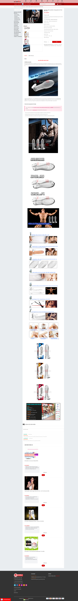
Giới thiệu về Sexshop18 (17, 587)
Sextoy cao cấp (16, 26)
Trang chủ (15, 6)
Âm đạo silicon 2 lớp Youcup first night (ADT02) (31, 460)
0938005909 (6, 599)
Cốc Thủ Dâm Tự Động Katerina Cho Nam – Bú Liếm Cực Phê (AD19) (34, 521)
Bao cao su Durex (16, 14)
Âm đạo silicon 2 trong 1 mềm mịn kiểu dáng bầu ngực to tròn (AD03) (34, 551)
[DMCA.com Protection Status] (26, 599)
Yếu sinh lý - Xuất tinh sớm (18, 36)
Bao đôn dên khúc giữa (17, 19)
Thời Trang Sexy (16, 33)
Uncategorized (16, 35)
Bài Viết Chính (16, 592)
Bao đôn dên (23, 6)
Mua (56, 41)
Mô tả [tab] (26, 55)
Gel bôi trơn (16, 25)
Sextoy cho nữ (16, 29)
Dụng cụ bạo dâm (16, 22)
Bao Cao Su (19, 6)
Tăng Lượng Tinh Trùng (17, 32)
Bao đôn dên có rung (17, 18)
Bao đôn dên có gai (16, 17)
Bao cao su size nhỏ (16, 15)
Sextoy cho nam (59, 45)
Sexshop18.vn (26, 598)
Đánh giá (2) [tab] (31, 55)
